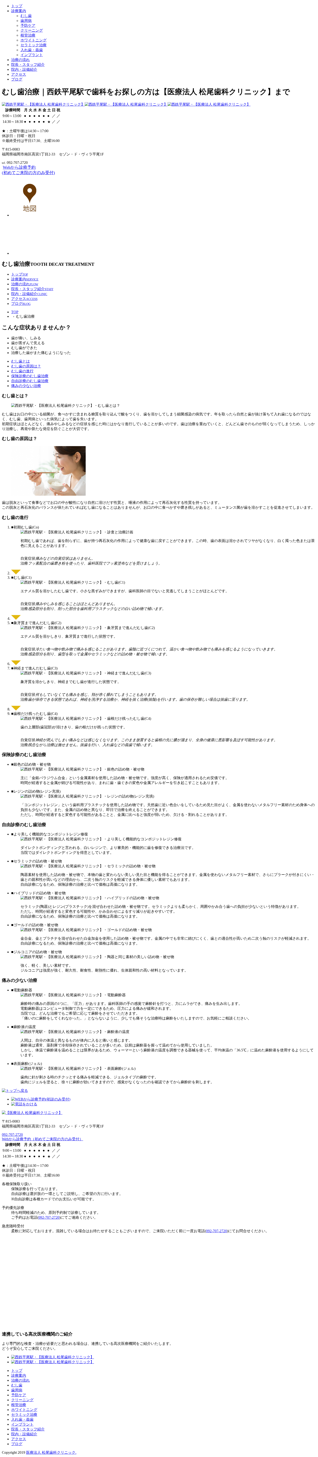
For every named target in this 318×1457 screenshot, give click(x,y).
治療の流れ (20, 60)
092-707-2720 (12, 1135)
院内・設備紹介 (24, 69)
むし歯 (26, 16)
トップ (16, 6)
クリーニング (31, 30)
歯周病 (26, 21)
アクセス (18, 74)
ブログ (16, 79)
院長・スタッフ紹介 (28, 65)
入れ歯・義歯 (31, 50)
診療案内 (18, 11)
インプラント (31, 55)
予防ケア (27, 25)
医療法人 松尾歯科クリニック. (51, 1452)
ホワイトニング (33, 40)
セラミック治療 (33, 45)
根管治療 (27, 35)
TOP (14, 312)
